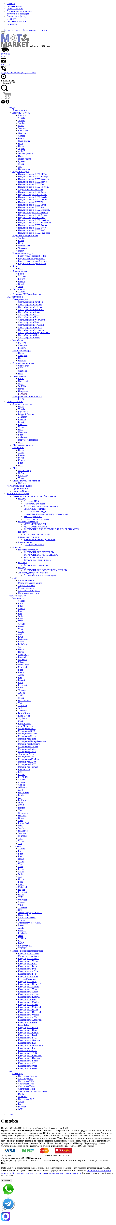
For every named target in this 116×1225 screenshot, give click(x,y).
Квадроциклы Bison (27, 966)
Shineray (22, 690)
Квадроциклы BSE (27, 999)
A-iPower (22, 437)
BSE (20, 677)
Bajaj (20, 636)
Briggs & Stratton (26, 414)
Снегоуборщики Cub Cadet (31, 307)
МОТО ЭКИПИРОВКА (35, 526)
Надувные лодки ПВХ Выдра (32, 215)
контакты (5, 64)
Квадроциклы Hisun (27, 1030)
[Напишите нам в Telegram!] (58, 1204)
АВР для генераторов (22, 445)
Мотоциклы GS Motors (29, 759)
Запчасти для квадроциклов (37, 560)
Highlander (23, 831)
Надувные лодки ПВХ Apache (32, 197)
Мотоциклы (18, 598)
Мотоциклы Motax (27, 749)
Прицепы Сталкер (21, 491)
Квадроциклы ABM (27, 1017)
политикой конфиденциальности (65, 1173)
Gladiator (22, 133)
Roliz (20, 687)
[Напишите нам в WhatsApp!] (58, 1189)
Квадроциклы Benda (28, 1060)
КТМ (20, 618)
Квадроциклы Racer (27, 1048)
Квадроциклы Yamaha (28, 953)
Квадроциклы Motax (28, 1004)
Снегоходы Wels (26, 1081)
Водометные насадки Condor (32, 263)
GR (19, 647)
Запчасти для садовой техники (33, 572)
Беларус (22, 343)
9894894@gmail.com (31, 1158)
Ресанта (22, 348)
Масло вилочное (26, 588)
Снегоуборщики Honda (29, 312)
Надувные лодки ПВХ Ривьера (33, 176)
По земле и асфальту (16, 16)
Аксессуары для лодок (34, 503)
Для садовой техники (28, 537)
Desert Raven (24, 713)
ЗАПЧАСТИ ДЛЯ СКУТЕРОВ (39, 552)
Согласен (6, 1181)
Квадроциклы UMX (27, 1068)
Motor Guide (24, 245)
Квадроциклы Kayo (27, 963)
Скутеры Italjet (25, 915)
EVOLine (22, 394)
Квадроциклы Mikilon (28, 1002)
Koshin (21, 460)
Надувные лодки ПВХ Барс (31, 217)
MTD (20, 368)
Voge (20, 703)
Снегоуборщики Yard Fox (30, 302)
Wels (20, 616)
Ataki (20, 634)
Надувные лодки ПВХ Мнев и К (34, 210)
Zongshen (22, 417)
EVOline (22, 419)
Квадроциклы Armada (28, 986)
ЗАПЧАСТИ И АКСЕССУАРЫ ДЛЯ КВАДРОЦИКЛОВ (51, 529)
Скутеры (16, 846)
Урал (20, 721)
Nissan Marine (24, 159)
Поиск (44, 30)
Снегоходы (17, 1073)
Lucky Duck (23, 823)
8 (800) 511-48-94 (27, 72)
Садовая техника (15, 6)
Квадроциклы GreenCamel (30, 1045)
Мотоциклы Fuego (27, 739)
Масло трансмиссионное (30, 583)
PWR (20, 682)
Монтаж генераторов (28, 440)
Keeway (22, 869)
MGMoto (22, 659)
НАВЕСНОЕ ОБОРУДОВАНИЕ (39, 539)
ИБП (14, 468)
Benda (21, 795)
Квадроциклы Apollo (28, 992)
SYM (20, 897)
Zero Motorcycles (26, 726)
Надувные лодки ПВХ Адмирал (33, 179)
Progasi (21, 680)
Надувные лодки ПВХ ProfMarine (34, 222)
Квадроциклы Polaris (28, 1009)
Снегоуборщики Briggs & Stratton (34, 332)
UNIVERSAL (24, 700)
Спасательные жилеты (35, 509)
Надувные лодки (20, 171)
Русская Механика (27, 979)
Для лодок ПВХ (31, 501)
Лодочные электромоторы (25, 235)
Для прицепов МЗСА (34, 544)
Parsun (21, 138)
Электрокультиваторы (23, 363)
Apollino (22, 779)
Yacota (21, 427)
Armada (21, 782)
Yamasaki (22, 705)
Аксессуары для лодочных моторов (41, 506)
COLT (21, 805)
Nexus (21, 859)
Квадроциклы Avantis (28, 958)
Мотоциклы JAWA (27, 762)
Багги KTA (23, 1025)
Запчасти (16, 547)
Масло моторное (26, 580)
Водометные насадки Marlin (31, 258)
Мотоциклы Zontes (27, 751)
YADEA (22, 938)
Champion (22, 345)
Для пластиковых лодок (35, 511)
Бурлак (21, 161)
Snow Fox (22, 1096)
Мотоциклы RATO (27, 764)
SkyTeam (22, 718)
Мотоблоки (17, 340)
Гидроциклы (18, 289)
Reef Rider (23, 130)
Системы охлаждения (28, 593)
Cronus (21, 624)
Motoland (22, 667)
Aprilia (21, 631)
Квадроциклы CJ (26, 1063)
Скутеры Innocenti (27, 917)
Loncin (21, 672)
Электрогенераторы (22, 404)
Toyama (21, 148)
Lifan (20, 435)
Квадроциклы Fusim (28, 1027)
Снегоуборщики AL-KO (30, 327)
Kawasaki (22, 657)
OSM (20, 1109)
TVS (20, 838)
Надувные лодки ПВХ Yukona (32, 194)
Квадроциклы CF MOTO (30, 984)
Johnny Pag (23, 654)
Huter (20, 358)
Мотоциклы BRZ (26, 731)
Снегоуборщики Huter (28, 322)
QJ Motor (22, 787)
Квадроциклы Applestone (30, 1020)
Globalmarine (24, 169)
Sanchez (22, 828)
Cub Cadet (23, 381)
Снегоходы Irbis (25, 1078)
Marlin (21, 125)
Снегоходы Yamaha (27, 1076)
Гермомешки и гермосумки (37, 519)
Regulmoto (23, 685)
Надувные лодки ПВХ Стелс (32, 184)
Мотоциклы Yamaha (33, 557)
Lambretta (22, 933)
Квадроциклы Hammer (29, 1058)
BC (19, 940)
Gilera (21, 871)
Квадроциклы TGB (27, 1053)
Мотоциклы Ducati (27, 736)
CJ (19, 797)
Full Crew (22, 644)
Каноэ (15, 266)
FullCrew (22, 800)
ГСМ (14, 578)
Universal (22, 900)
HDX (20, 143)
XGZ (20, 790)
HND (20, 442)
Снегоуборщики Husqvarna (31, 309)
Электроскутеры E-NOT (30, 912)
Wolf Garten (23, 366)
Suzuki (21, 164)
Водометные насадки (22, 253)
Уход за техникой (26, 585)
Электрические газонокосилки (27, 396)
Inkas (20, 268)
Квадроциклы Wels (27, 981)
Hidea (20, 156)
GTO (20, 820)
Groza (21, 818)
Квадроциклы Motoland (29, 1007)
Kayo (20, 611)
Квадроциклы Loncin (28, 1032)
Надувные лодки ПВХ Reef (31, 230)
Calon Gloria (24, 141)
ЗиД (20, 708)
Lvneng (21, 920)
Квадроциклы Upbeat (28, 1014)
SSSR (20, 695)
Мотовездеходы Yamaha (29, 956)
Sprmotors (22, 836)
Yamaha (21, 118)
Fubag (21, 422)
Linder (21, 274)
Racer (20, 603)
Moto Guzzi (23, 664)
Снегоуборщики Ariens (29, 337)
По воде (11, 3)
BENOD (22, 930)
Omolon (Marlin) (25, 153)
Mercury (22, 115)
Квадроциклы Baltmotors (30, 1055)
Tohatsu (21, 120)
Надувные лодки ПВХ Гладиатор (34, 233)
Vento (20, 629)
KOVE (21, 774)
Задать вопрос (30, 30)
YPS (20, 843)
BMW (21, 641)
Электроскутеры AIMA (29, 923)
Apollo (21, 675)
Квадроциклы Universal (29, 1012)
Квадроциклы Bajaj (27, 1035)
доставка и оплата (5, 55)
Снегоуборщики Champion (31, 330)
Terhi (20, 286)
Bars (20, 1104)
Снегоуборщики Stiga (28, 335)
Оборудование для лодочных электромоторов (46, 514)
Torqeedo (22, 248)
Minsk (21, 662)
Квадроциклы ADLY (28, 971)
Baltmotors (23, 639)
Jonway (21, 902)
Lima (20, 882)
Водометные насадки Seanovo (32, 261)
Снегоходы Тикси (27, 1089)
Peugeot (21, 889)
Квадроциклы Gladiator (29, 1040)
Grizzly (21, 284)
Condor (21, 136)
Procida (21, 808)
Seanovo (22, 128)
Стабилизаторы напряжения (26, 480)
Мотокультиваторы (21, 350)
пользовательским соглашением (31, 1173)
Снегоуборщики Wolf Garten (31, 320)
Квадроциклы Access (28, 994)
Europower (23, 412)
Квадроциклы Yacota (28, 961)
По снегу (11, 19)
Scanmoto (22, 833)
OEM (20, 802)
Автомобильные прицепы (19, 11)
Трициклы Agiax (26, 754)
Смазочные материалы (29, 590)
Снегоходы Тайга (26, 1086)
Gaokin (21, 785)
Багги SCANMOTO (27, 1050)
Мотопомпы (18, 447)
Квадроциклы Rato (27, 1043)
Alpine (21, 1101)
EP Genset (22, 424)
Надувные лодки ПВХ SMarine (33, 212)
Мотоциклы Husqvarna (29, 744)
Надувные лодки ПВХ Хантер (33, 182)
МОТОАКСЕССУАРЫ (35, 524)
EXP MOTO (24, 769)
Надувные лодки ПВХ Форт (32, 228)
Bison (20, 670)
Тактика (22, 276)
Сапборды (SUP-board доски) (26, 294)
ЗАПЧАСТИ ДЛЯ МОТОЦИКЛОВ (41, 555)
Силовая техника (15, 8)
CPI (20, 910)
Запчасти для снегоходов (36, 565)
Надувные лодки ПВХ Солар (32, 205)
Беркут (21, 279)
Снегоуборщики (20, 299)
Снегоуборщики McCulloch (31, 325)
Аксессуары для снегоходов (37, 534)
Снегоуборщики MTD (28, 314)
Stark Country (24, 470)
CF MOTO (23, 813)
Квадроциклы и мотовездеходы (27, 951)
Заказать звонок (12, 30)
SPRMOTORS (25, 946)
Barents (21, 281)
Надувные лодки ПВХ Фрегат (32, 192)
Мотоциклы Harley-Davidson (32, 741)
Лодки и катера (19, 271)
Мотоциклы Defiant (27, 733)
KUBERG (23, 777)
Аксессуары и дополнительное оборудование (34, 496)
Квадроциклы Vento (27, 989)
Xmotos (21, 693)
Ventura (21, 478)
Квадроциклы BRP (27, 974)
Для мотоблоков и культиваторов (40, 575)
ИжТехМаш (23, 792)
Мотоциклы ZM (26, 756)
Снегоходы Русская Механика (32, 1091)
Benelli (21, 626)
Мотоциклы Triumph (28, 767)
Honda (21, 146)
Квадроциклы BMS (27, 1022)
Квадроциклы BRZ (27, 1037)
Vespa (20, 864)
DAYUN (22, 815)
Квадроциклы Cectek (28, 976)
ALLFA (21, 151)
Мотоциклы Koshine (28, 746)
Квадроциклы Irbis (27, 969)
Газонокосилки (19, 376)
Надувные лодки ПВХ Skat (31, 207)
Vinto (20, 810)
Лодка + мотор (19, 110)
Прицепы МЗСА (20, 488)
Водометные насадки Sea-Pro (32, 256)
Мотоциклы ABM (27, 728)
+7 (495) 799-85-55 (10, 72)
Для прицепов (25, 542)
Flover (21, 240)
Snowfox (22, 1106)
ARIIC (21, 928)
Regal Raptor (24, 716)
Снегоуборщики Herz (28, 317)
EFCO (21, 378)
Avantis (21, 608)
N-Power (22, 473)
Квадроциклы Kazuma (29, 997)
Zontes (21, 925)
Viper (20, 905)
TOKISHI (22, 948)
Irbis (20, 613)
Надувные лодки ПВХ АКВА (32, 174)
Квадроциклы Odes (27, 1066)
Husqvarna (23, 391)
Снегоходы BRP (26, 1099)
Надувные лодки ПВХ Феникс (33, 225)
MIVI (20, 825)
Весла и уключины (33, 516)
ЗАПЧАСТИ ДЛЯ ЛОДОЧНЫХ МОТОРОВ (45, 570)
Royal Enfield (24, 723)
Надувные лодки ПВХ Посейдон (34, 220)
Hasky (21, 649)
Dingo (21, 1094)
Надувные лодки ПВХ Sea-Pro (33, 199)
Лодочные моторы (21, 113)
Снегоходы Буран (26, 1083)
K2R (20, 772)
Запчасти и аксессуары (18, 13)
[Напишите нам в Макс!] (58, 1216)
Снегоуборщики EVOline (30, 304)
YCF (20, 621)
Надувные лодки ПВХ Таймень (33, 187)
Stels (20, 166)
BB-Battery (23, 475)
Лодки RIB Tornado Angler (30, 189)
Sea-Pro (21, 123)
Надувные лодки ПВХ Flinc (31, 202)
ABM (20, 877)
